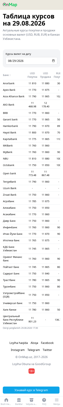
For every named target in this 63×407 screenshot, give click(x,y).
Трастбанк (9, 280)
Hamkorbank (10, 126)
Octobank (8, 165)
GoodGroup (43, 364)
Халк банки (9, 309)
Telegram (33, 350)
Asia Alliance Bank (13, 96)
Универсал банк (12, 303)
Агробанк (8, 201)
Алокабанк (9, 207)
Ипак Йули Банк (12, 233)
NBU (5, 158)
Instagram (18, 350)
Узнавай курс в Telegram (31, 390)
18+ (31, 371)
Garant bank (10, 119)
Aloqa (34, 343)
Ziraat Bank (9, 194)
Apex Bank (9, 89)
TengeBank (9, 181)
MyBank (7, 152)
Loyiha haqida (18, 343)
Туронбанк (9, 286)
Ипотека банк (11, 240)
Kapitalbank (10, 139)
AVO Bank (8, 104)
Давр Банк (9, 220)
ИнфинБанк (10, 227)
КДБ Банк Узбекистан (10, 248)
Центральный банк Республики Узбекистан (13, 319)
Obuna (26, 364)
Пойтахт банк (11, 267)
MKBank (8, 145)
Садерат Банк (11, 273)
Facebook (47, 343)
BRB (5, 113)
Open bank (9, 173)
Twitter (47, 350)
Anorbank (8, 83)
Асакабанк (9, 214)
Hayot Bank (9, 132)
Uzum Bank (9, 188)
